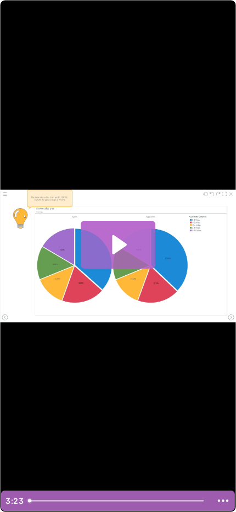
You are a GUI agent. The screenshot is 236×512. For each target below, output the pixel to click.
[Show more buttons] (222, 501)
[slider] (117, 501)
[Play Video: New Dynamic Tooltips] (118, 245)
